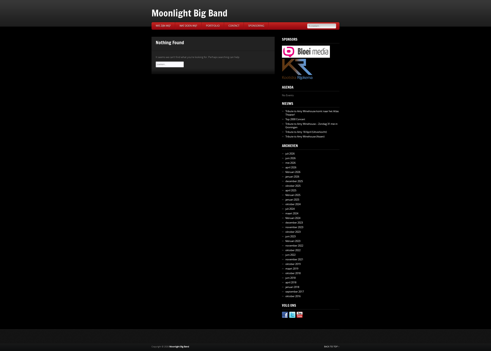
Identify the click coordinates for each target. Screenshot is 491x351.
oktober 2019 (293, 264)
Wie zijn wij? (163, 25)
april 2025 (290, 190)
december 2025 (294, 181)
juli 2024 (290, 208)
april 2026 (290, 167)
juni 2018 (290, 277)
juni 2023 (290, 236)
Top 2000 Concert (295, 119)
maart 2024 (291, 213)
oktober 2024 (293, 204)
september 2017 (294, 291)
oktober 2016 (293, 296)
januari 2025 (292, 199)
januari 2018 (292, 287)
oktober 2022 (293, 250)
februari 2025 (292, 195)
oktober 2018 (293, 273)
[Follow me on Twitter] (292, 315)
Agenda (287, 87)
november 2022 (294, 245)
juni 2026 (290, 158)
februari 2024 (292, 218)
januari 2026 (292, 176)
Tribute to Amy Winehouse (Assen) (305, 136)
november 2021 (294, 259)
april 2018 (290, 282)
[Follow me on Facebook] (285, 315)
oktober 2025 (293, 185)
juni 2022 (290, 254)
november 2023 (294, 227)
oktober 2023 (293, 231)
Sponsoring (256, 25)
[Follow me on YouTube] (300, 315)
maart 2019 (291, 268)
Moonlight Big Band (189, 13)
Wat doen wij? (188, 25)
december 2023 (294, 222)
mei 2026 (290, 162)
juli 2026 (290, 153)
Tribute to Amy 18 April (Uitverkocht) (306, 132)
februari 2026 (292, 172)
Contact (233, 25)
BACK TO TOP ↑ (331, 346)
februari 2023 (292, 241)
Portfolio (213, 25)
